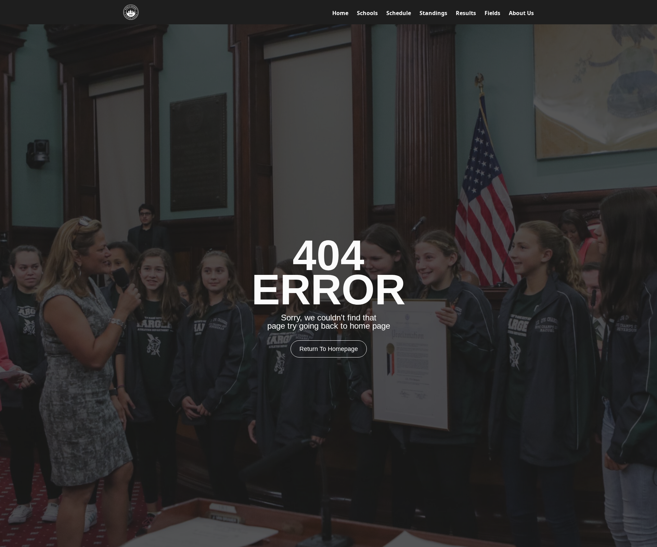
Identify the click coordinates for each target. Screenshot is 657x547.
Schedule (398, 13)
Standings (433, 13)
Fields (492, 13)
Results (466, 13)
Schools (367, 13)
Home (340, 13)
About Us (521, 13)
